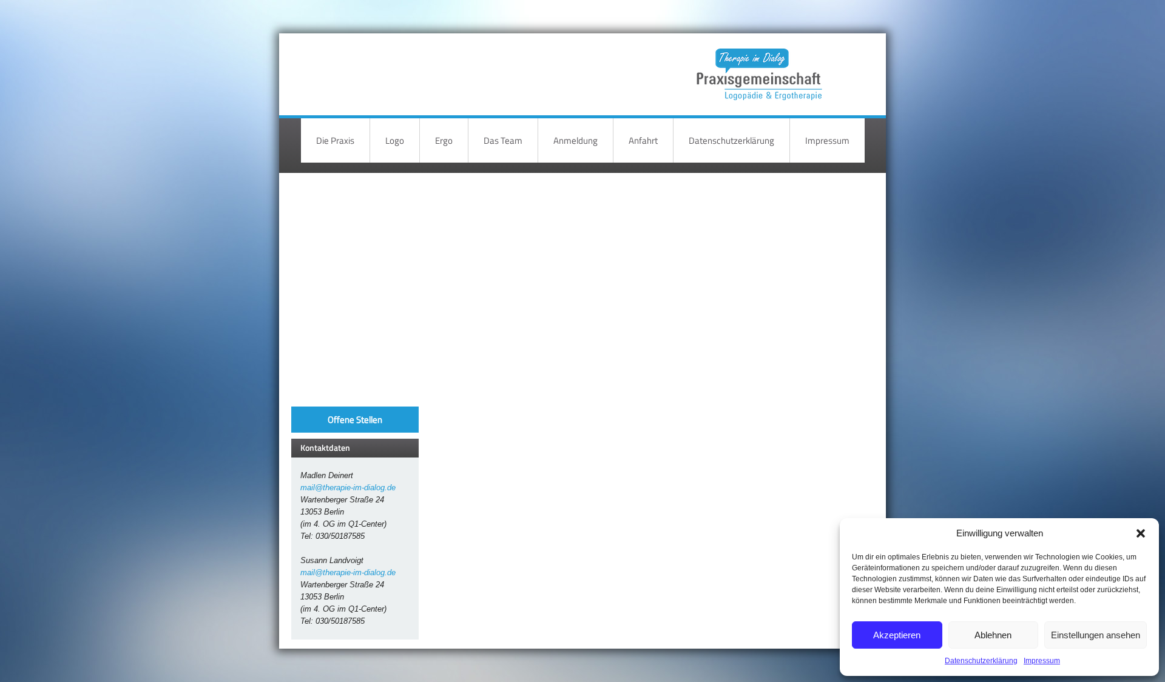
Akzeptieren (896, 635)
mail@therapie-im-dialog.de (348, 487)
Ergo (444, 140)
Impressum (1042, 661)
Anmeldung (575, 140)
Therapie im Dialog (757, 65)
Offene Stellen (355, 420)
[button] (1141, 533)
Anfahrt (643, 140)
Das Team (503, 140)
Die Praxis (335, 140)
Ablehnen (992, 635)
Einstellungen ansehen (1095, 635)
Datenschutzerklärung (981, 661)
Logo (394, 140)
